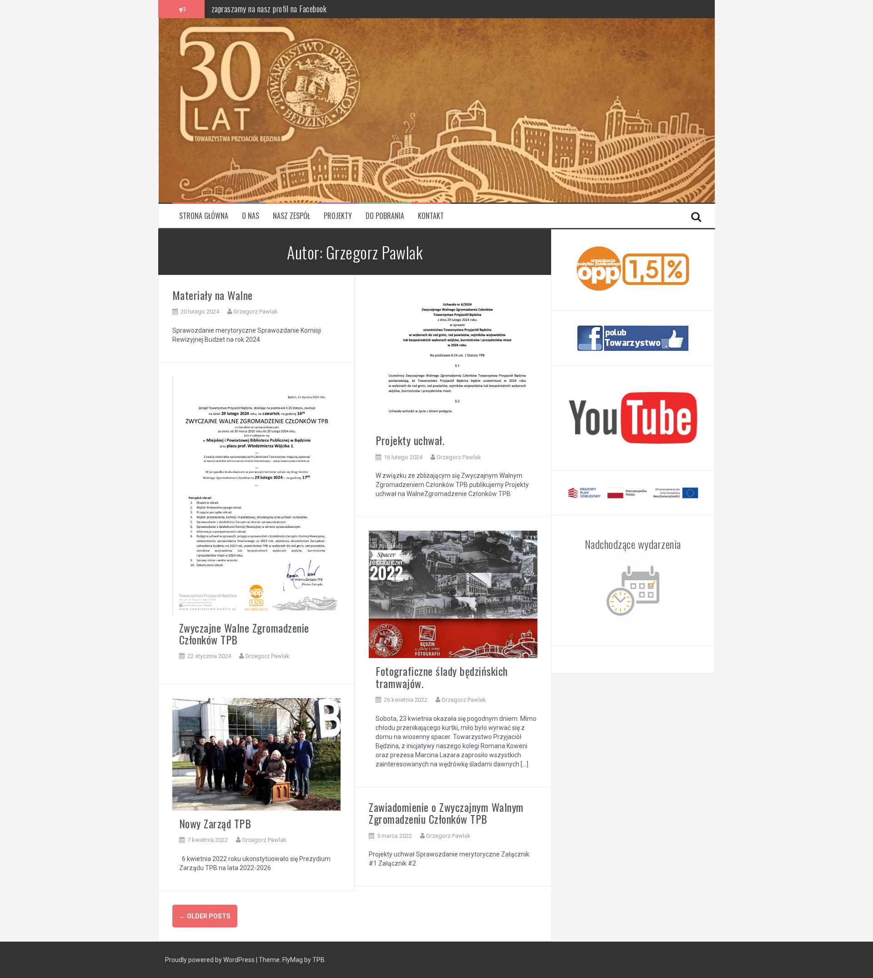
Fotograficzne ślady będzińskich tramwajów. (442, 677)
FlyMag (292, 959)
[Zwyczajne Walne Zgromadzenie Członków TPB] (256, 494)
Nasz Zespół (291, 216)
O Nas (250, 216)
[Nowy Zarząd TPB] (256, 753)
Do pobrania (385, 216)
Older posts (205, 916)
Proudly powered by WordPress (210, 959)
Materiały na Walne (212, 295)
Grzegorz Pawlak (255, 311)
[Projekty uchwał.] (453, 357)
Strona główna (203, 216)
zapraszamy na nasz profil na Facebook (269, 6)
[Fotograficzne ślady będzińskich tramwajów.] (453, 594)
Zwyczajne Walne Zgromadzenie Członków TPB (244, 633)
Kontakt (431, 216)
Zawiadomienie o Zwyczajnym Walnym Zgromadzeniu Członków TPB (446, 813)
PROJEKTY (338, 216)
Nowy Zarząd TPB (215, 823)
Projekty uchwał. (410, 440)
